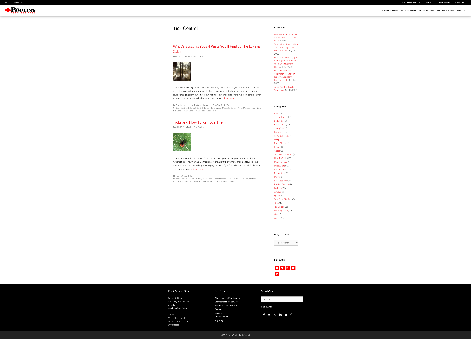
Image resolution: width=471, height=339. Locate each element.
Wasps (229, 105)
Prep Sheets (444, 2)
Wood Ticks (211, 111)
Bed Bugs (278, 121)
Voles (276, 214)
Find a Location (448, 10)
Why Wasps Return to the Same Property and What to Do (285, 37)
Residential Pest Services (226, 305)
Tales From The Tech (283, 199)
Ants (276, 113)
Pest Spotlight (280, 180)
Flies (276, 147)
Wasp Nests (200, 111)
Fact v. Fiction (280, 143)
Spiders (277, 195)
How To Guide (195, 105)
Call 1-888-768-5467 (411, 2)
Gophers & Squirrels (283, 154)
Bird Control (280, 124)
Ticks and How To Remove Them (199, 122)
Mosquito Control (229, 108)
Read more (229, 98)
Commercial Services (390, 10)
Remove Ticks (195, 181)
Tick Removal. (233, 181)
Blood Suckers (181, 179)
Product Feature (281, 184)
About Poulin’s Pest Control (227, 298)
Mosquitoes (207, 105)
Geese (277, 150)
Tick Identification (219, 181)
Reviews (218, 313)
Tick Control (178, 111)
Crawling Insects (182, 105)
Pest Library (423, 10)
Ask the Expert (280, 117)
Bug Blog (459, 2)
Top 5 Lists (221, 105)
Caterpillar (279, 128)
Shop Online (435, 10)
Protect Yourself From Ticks (249, 108)
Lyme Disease (220, 179)
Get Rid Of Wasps (214, 108)
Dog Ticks (188, 108)
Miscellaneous (281, 169)
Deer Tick (179, 108)
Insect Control (208, 179)
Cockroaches (280, 132)
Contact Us (460, 10)
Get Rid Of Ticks (199, 108)
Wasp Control (189, 111)
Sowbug (277, 192)
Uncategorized (281, 210)
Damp (276, 139)
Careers (218, 309)
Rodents (278, 188)
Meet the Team (280, 162)
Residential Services (408, 10)
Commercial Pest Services (227, 301)
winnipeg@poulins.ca (177, 308)
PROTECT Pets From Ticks (238, 179)
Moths (277, 177)
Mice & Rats (279, 165)
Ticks (215, 105)
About (428, 2)
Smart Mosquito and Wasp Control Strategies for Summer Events (286, 47)
